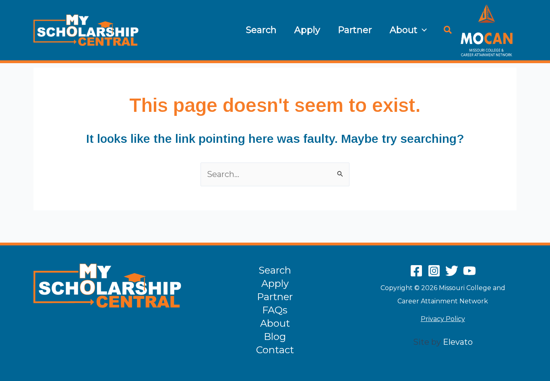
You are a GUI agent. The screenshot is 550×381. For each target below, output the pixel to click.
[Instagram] (434, 270)
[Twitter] (451, 270)
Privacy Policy (443, 319)
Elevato (458, 342)
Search (261, 30)
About (404, 30)
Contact (275, 350)
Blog (275, 336)
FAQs (274, 310)
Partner (355, 30)
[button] (422, 30)
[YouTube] (469, 270)
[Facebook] (416, 270)
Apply (307, 30)
